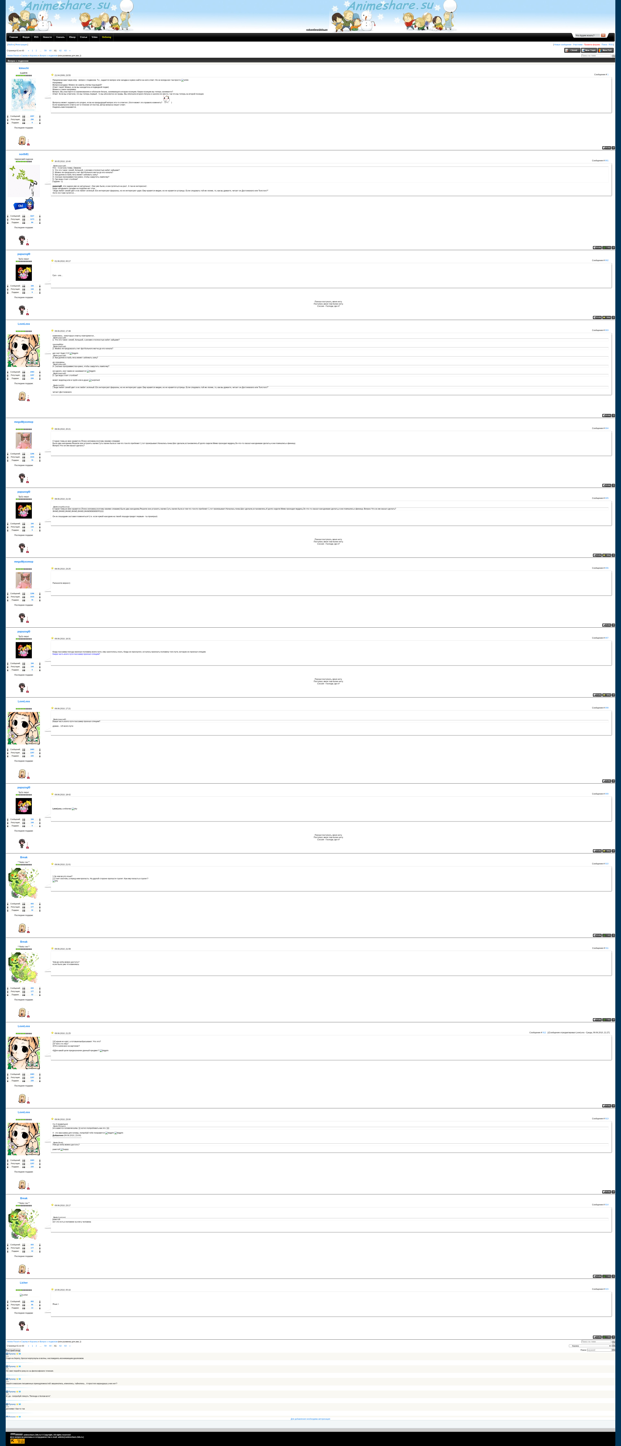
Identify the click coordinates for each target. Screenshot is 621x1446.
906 (607, 568)
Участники (578, 45)
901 (607, 160)
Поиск (604, 45)
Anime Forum (13, 56)
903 (607, 330)
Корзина (34, 56)
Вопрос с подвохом (48, 56)
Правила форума (592, 45)
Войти (11, 45)
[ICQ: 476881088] (606, 247)
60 (50, 50)
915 (607, 1289)
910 (607, 864)
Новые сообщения (562, 45)
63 (65, 50)
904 (607, 428)
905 (607, 498)
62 (60, 50)
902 (607, 260)
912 (544, 1032)
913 (607, 1118)
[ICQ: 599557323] (606, 935)
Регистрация (21, 45)
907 (607, 638)
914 (607, 1205)
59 (45, 50)
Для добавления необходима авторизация (310, 1419)
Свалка (24, 56)
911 (607, 948)
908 (607, 708)
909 (607, 794)
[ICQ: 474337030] (606, 1337)
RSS (611, 45)
